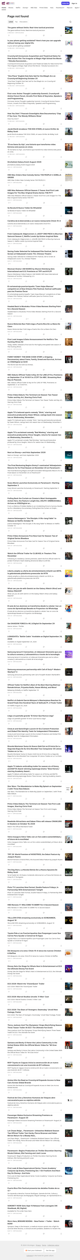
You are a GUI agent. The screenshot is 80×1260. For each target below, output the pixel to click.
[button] (3, 7)
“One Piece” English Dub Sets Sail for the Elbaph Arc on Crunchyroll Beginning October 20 (32, 77)
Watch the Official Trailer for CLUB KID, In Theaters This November (32, 554)
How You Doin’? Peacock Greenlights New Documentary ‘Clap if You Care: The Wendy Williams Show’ (34, 115)
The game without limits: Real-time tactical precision (31, 28)
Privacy (38, 1245)
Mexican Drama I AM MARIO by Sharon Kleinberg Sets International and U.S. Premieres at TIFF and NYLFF (31, 270)
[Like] (9, 35)
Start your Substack (34, 1250)
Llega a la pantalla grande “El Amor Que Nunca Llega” (31, 716)
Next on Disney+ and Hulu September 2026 (27, 452)
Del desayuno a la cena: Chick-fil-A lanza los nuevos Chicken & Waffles (34, 952)
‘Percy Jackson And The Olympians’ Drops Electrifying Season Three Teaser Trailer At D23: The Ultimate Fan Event (35, 1026)
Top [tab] (16, 22)
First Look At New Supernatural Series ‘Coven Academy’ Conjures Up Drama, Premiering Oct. (35, 1177)
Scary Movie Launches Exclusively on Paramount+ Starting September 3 (33, 484)
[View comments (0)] (26, 35)
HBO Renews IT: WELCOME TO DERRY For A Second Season (33, 905)
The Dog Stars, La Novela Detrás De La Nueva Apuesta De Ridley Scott (32, 871)
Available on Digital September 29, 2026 (22, 642)
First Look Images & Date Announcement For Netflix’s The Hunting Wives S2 (33, 340)
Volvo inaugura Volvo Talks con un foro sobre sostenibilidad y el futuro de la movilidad (34, 838)
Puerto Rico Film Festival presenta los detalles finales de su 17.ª (33, 1189)
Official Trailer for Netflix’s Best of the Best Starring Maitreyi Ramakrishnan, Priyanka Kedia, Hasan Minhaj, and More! (34, 686)
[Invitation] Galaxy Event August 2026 (24, 162)
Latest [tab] (11, 22)
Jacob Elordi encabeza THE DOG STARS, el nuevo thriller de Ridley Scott (33, 130)
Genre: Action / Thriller (16, 626)
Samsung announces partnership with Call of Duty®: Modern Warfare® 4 (34, 670)
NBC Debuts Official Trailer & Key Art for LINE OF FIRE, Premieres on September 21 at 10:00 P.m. (32, 383)
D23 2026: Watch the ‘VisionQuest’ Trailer (26, 984)
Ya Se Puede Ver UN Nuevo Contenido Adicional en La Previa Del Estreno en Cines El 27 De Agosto (35, 876)
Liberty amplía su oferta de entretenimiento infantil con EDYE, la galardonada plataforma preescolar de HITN (34, 572)
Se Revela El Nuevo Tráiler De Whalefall (25, 208)
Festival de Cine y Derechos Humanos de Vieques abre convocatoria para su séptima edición (31, 1099)
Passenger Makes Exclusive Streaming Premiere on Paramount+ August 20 (30, 1116)
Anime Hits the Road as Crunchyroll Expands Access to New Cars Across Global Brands (34, 1081)
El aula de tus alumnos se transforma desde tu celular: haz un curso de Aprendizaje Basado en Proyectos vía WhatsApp (34, 607)
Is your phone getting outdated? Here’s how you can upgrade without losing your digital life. (34, 42)
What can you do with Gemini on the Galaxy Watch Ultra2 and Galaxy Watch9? (34, 589)
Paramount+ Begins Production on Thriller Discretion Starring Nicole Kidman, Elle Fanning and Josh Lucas (34, 1152)
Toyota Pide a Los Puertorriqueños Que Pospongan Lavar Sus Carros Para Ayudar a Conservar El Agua (34, 934)
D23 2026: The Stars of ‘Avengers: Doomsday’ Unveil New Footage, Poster (33, 1011)
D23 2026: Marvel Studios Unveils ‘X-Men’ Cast (28, 997)
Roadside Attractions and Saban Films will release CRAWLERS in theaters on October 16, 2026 (35, 822)
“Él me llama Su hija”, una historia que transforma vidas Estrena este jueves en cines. (32, 145)
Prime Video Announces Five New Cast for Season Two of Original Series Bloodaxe (33, 537)
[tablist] (18, 22)
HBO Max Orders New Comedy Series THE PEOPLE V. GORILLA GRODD (34, 176)
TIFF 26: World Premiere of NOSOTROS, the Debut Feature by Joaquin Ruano (34, 855)
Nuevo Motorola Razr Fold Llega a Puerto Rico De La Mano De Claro (34, 325)
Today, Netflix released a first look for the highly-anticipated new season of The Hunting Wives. (34, 346)
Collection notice (53, 1245)
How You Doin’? (13, 119)
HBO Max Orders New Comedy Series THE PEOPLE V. (27, 180)
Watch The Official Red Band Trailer (20, 827)
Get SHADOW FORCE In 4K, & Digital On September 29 (31, 623)
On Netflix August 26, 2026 (17, 706)
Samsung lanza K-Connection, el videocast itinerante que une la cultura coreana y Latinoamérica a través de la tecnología (35, 653)
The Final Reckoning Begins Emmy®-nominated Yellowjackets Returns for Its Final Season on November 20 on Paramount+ (34, 466)
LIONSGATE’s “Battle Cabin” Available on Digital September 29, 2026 (35, 637)
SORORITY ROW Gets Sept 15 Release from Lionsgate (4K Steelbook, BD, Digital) (33, 1207)
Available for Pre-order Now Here (19, 1211)
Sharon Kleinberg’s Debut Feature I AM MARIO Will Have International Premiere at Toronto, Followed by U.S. (33, 275)
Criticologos (19, 32)
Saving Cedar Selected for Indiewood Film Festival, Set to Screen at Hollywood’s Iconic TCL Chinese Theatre (32, 252)
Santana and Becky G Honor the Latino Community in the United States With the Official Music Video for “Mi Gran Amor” (32, 1045)
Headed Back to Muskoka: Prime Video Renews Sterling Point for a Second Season (34, 307)
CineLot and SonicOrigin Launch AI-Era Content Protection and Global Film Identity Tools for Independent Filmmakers (33, 730)
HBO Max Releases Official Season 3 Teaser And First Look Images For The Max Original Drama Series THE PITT (33, 191)
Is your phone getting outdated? (19, 46)
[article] (40, 31)
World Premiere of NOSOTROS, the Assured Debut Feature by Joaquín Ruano (35, 859)
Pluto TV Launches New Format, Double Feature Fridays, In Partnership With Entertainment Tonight (33, 888)
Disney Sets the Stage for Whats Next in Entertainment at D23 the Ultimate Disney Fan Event (35, 967)
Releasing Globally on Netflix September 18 (23, 690)
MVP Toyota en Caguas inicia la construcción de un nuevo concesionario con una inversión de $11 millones (33, 1064)
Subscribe (65, 3)
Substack (30, 1256)
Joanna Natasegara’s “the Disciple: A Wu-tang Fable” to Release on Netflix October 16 (32, 519)
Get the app (50, 1250)
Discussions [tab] (23, 22)
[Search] (70, 22)
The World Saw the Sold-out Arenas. (20, 365)
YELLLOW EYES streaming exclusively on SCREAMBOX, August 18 (32, 919)
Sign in (74, 3)
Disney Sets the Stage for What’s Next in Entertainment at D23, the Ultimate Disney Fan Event (35, 972)
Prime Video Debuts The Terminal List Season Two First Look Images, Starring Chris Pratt (34, 805)
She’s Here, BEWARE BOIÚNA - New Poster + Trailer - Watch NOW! (33, 1222)
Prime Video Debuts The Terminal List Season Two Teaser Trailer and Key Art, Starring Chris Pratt (33, 396)
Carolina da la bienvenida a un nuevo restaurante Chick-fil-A (34, 221)
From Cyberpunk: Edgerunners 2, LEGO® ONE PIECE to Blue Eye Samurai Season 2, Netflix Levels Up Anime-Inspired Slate (35, 235)
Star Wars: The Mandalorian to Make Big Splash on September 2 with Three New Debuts (35, 787)
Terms (44, 1245)
